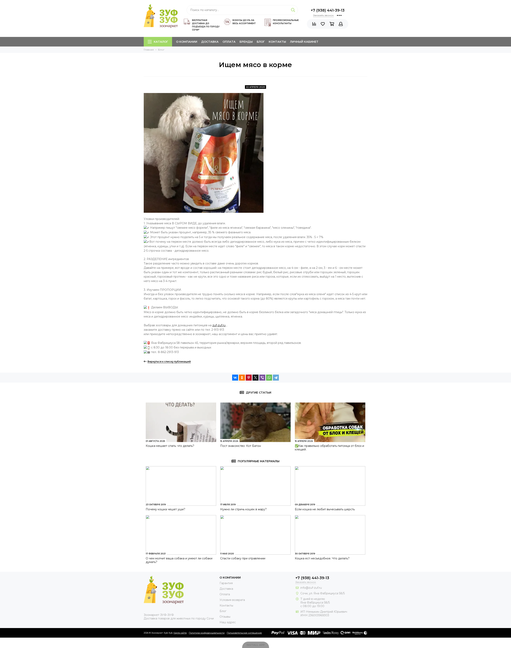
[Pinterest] (249, 378)
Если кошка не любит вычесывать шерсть (325, 509)
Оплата (229, 42)
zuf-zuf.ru (219, 325)
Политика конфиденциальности (207, 632)
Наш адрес (228, 622)
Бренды (246, 42)
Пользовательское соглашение (244, 632)
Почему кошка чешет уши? (165, 509)
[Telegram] (276, 378)
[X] (255, 378)
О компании (186, 42)
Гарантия (226, 583)
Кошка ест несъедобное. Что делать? (322, 558)
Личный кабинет (304, 42)
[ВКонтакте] (235, 378)
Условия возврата (232, 600)
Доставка (210, 42)
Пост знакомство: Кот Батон (240, 446)
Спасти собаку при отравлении (242, 558)
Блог (261, 42)
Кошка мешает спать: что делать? (170, 446)
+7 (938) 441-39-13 (328, 10)
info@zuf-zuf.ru (311, 588)
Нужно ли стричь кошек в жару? (243, 509)
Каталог (161, 42)
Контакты (277, 42)
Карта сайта (180, 632)
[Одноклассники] (242, 378)
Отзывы (225, 616)
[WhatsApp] (269, 378)
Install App (255, 644)
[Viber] (262, 378)
